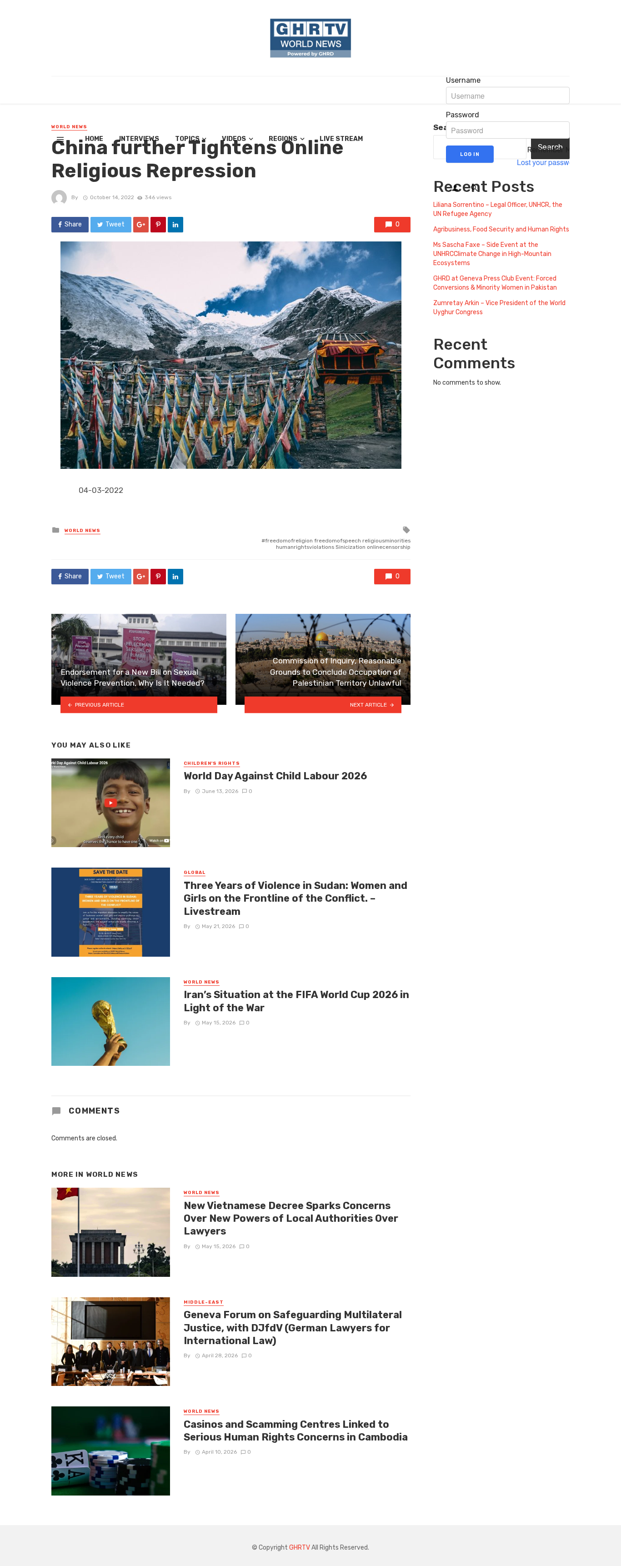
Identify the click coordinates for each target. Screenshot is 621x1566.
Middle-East (204, 1302)
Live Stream (341, 139)
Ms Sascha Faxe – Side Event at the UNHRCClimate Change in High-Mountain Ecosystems (492, 254)
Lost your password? (550, 162)
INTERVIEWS (139, 139)
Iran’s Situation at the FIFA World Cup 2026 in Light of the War (296, 1001)
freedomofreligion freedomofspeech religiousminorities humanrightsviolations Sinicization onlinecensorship (338, 543)
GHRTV (299, 1547)
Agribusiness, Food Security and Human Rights (501, 229)
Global (194, 872)
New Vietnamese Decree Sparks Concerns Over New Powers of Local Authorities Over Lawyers (291, 1218)
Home (94, 139)
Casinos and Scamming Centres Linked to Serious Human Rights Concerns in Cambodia (296, 1431)
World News (82, 530)
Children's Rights (212, 763)
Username (463, 80)
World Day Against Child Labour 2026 (275, 776)
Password (462, 115)
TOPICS (187, 139)
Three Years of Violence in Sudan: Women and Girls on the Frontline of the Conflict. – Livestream (295, 898)
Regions (283, 139)
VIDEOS (234, 139)
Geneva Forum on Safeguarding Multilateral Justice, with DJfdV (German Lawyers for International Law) (293, 1327)
